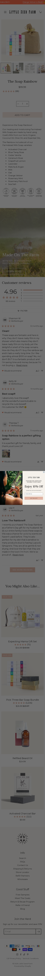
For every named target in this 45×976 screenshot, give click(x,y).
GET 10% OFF (33, 498)
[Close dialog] (43, 472)
